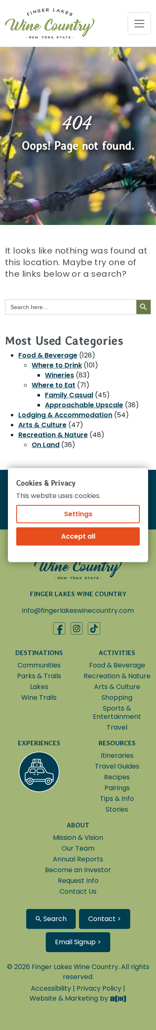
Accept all (78, 536)
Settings (78, 513)
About (78, 825)
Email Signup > (78, 942)
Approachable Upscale (84, 405)
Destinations (39, 653)
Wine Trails (39, 697)
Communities (39, 665)
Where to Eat (53, 385)
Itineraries (117, 755)
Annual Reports (78, 859)
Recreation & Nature (53, 435)
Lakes (39, 687)
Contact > (104, 919)
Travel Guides (117, 766)
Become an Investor (78, 870)
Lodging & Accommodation (65, 415)
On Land (45, 445)
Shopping (117, 697)
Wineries (59, 375)
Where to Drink (57, 365)
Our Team (78, 848)
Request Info (78, 880)
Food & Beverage (47, 355)
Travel (116, 727)
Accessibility (51, 988)
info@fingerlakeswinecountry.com (78, 610)
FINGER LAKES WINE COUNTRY (78, 594)
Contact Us (78, 891)
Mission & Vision (78, 837)
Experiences (39, 743)
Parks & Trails (39, 676)
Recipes (117, 777)
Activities (117, 653)
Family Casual (69, 395)
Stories (117, 809)
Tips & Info (117, 798)
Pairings (117, 788)
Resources (117, 743)
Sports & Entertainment (117, 712)
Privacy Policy (99, 988)
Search (54, 919)
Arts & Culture (42, 425)
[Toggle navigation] (139, 23)
